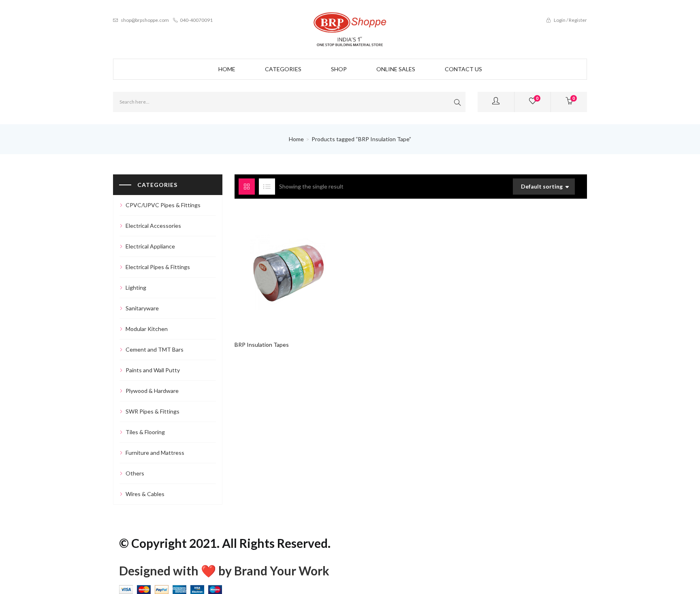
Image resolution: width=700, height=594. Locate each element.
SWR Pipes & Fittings (152, 411)
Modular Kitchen (147, 328)
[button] (569, 102)
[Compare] (304, 268)
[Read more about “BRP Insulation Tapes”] (274, 268)
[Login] (496, 102)
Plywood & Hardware (152, 390)
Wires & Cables (145, 493)
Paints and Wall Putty (153, 370)
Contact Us (463, 69)
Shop (339, 69)
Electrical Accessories (153, 225)
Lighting (136, 287)
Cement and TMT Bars (155, 349)
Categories (283, 69)
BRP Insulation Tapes (262, 344)
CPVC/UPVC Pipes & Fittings (163, 205)
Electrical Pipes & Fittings (158, 266)
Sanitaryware (142, 308)
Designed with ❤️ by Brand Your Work (224, 570)
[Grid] (247, 186)
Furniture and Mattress (155, 452)
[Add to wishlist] (289, 268)
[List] (267, 186)
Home (226, 69)
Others (135, 473)
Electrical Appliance (150, 246)
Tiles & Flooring (145, 432)
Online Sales (395, 69)
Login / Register (570, 20)
